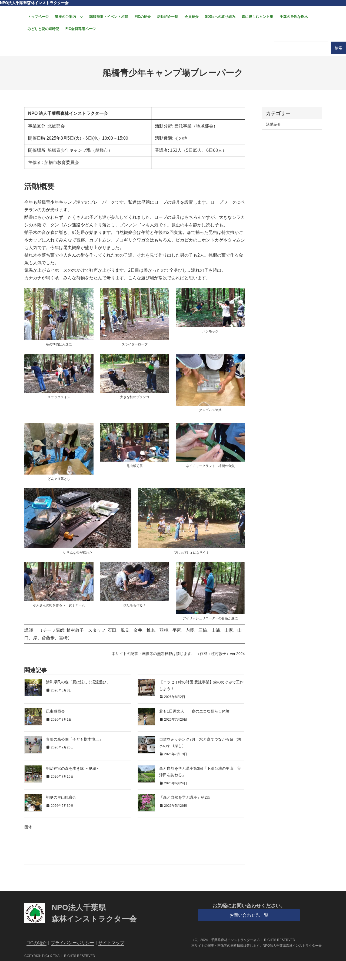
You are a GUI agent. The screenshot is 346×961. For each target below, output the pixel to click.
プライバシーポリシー (72, 942)
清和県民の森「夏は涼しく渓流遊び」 (78, 682)
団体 (28, 827)
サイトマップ (111, 942)
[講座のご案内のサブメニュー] (81, 16)
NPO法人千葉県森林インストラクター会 (34, 3)
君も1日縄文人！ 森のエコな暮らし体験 (194, 711)
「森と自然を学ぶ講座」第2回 (185, 797)
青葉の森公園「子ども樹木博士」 (74, 739)
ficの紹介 (36, 942)
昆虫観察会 (55, 711)
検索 (338, 48)
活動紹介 (273, 124)
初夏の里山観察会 (61, 797)
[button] (249, 915)
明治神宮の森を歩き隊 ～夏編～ (73, 768)
